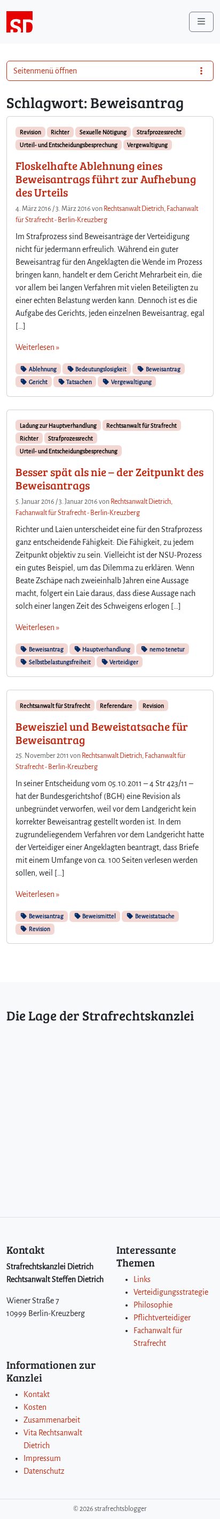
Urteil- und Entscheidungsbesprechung (68, 145)
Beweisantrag (162, 369)
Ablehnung (42, 369)
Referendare (116, 706)
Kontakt (36, 1394)
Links (142, 1279)
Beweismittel (98, 916)
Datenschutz (44, 1471)
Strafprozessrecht (159, 132)
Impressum (42, 1458)
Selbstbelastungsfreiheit (59, 662)
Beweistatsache (154, 916)
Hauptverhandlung (105, 649)
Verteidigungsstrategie (170, 1292)
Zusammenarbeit (51, 1420)
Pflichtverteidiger (162, 1317)
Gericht (38, 382)
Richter (60, 132)
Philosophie (152, 1305)
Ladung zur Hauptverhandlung (58, 425)
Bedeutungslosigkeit (100, 369)
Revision (30, 132)
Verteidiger (123, 662)
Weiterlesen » (37, 347)
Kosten (34, 1407)
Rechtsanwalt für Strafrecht (141, 425)
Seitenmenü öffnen (45, 71)
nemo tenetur (166, 649)
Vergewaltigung (147, 145)
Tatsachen (78, 382)
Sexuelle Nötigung (103, 132)
